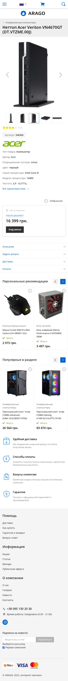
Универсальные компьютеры (20, 22)
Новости (7, 595)
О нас (5, 585)
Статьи (6, 559)
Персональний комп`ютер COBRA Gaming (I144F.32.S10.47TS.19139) (50, 415)
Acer (13, 157)
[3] (9, 127)
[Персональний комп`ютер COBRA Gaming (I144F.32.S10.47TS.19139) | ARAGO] (50, 383)
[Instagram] (5, 622)
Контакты (7, 600)
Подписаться (44, 639)
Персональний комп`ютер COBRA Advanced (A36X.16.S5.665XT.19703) (16, 415)
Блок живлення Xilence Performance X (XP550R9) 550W (48, 333)
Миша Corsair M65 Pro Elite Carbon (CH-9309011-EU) (16, 331)
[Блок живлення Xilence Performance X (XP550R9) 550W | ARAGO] (50, 304)
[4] (12, 127)
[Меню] (8, 4)
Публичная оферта (13, 569)
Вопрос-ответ (10, 537)
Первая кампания (15, 647)
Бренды (6, 564)
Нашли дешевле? (15, 215)
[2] (6, 127)
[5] (15, 127)
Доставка (7, 261)
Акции (6, 554)
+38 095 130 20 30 (19, 609)
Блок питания (43, 325)
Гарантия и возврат (13, 532)
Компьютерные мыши (14, 325)
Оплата (6, 268)
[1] (3, 127)
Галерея (7, 590)
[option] (17, 318)
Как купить (8, 527)
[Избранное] (30, 369)
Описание (8, 246)
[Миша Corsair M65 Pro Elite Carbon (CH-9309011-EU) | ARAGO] (16, 304)
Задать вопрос (10, 254)
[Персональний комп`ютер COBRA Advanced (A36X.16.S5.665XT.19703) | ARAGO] (16, 383)
